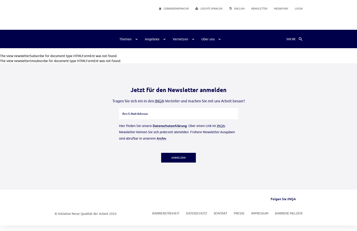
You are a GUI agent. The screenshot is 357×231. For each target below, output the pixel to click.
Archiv (161, 138)
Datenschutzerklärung (170, 125)
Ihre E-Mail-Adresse (135, 108)
